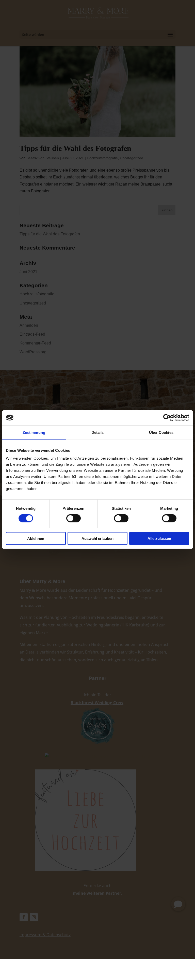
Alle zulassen (159, 538)
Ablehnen (35, 538)
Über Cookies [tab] (161, 432)
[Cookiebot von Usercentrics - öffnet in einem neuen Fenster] (167, 417)
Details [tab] (97, 432)
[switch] (73, 518)
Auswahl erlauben (97, 538)
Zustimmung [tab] (34, 432)
